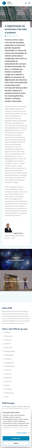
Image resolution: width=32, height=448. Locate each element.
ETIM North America (9, 366)
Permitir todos (16, 438)
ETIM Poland (7, 374)
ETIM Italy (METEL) (9, 355)
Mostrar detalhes (22, 433)
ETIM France (7, 344)
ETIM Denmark (8, 336)
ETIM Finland (7, 340)
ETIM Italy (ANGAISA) (9, 351)
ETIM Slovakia (8, 377)
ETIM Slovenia (8, 381)
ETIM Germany (8, 347)
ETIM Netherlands (9, 363)
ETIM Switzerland (9, 393)
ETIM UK (6, 397)
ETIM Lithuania (8, 359)
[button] (29, 3)
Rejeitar (16, 443)
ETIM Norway (7, 370)
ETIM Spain (7, 385)
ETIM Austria (7, 332)
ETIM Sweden (8, 389)
